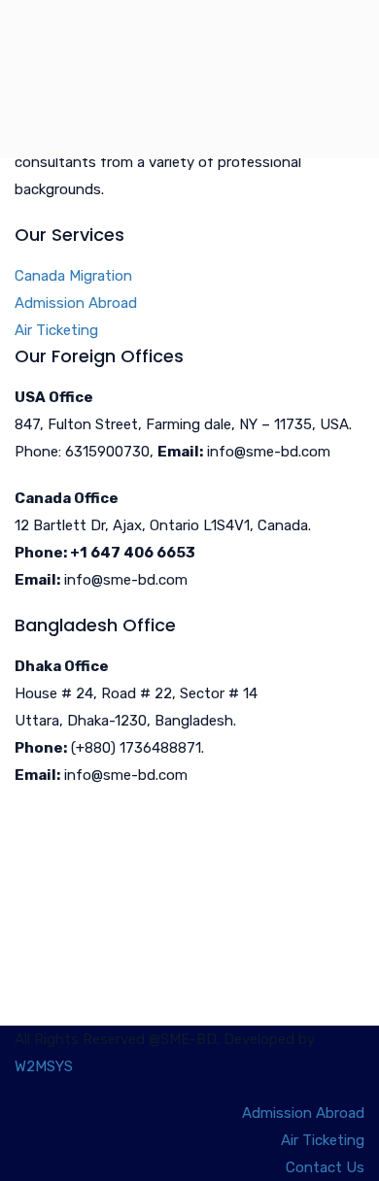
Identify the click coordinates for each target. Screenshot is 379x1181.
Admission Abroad (76, 303)
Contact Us (325, 1167)
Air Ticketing (56, 330)
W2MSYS (44, 1066)
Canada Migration (73, 276)
